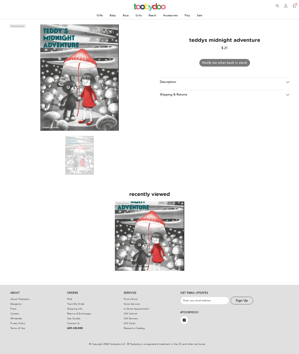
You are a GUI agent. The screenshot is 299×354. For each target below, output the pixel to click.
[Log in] (286, 5)
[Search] (277, 6)
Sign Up (242, 300)
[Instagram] (184, 320)
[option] (80, 155)
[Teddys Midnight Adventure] (149, 236)
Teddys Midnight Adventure (133, 266)
